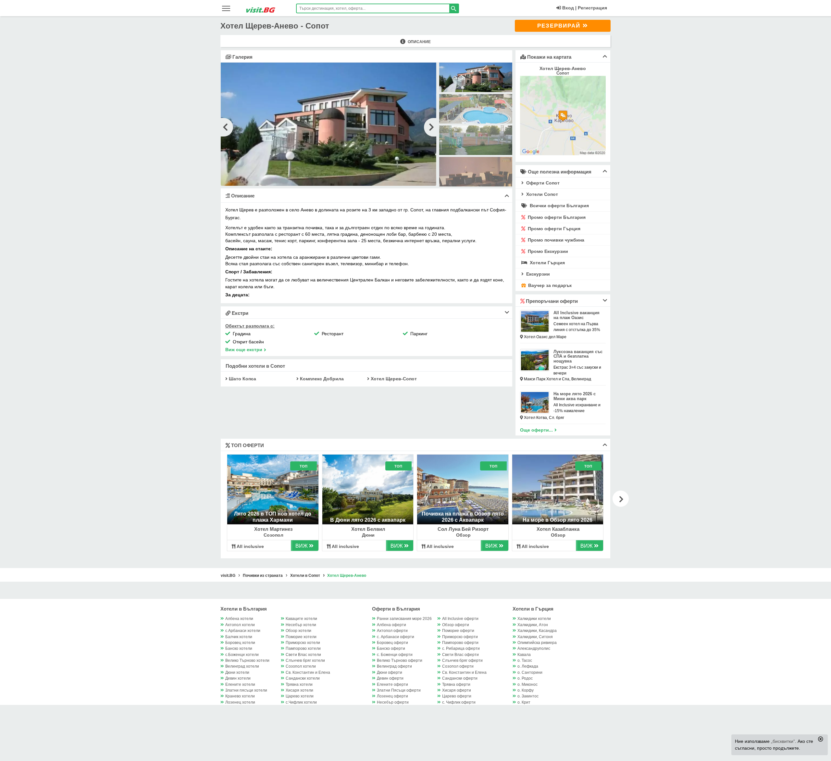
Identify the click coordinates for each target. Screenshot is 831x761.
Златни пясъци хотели (246, 690)
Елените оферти (392, 684)
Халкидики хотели (534, 618)
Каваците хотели (301, 618)
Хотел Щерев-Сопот (393, 378)
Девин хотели (238, 678)
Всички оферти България (558, 205)
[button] (621, 499)
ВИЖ (302, 546)
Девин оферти (390, 678)
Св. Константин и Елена (308, 672)
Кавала (524, 654)
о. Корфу (525, 690)
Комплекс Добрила (321, 378)
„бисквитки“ (783, 741)
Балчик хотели (238, 637)
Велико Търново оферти (399, 660)
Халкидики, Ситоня (535, 637)
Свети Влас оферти (460, 654)
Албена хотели (239, 618)
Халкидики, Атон (532, 625)
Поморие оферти (458, 630)
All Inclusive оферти (460, 618)
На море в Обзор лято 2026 (557, 520)
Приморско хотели (303, 642)
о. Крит (523, 702)
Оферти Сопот (542, 182)
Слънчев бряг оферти (462, 660)
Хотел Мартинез (273, 529)
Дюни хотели (237, 672)
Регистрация (592, 7)
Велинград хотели (242, 666)
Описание (419, 42)
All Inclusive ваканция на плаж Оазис (576, 315)
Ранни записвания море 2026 (404, 618)
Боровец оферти (392, 642)
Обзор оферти (455, 625)
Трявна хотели (299, 684)
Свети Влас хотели (303, 654)
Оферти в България (396, 609)
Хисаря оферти (456, 690)
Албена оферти (391, 625)
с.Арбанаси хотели (242, 630)
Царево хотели (300, 696)
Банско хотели (238, 648)
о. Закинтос (528, 696)
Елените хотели (240, 684)
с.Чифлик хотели (301, 702)
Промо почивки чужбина (555, 240)
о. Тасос (524, 660)
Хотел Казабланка (558, 529)
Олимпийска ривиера (537, 642)
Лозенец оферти (392, 696)
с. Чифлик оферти (459, 702)
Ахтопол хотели (240, 625)
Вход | (569, 7)
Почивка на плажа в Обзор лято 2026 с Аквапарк (463, 516)
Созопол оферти (458, 666)
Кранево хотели (240, 696)
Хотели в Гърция (533, 609)
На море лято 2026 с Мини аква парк (574, 396)
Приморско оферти (460, 637)
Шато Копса (242, 378)
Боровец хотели (240, 642)
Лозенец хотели (240, 702)
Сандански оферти (460, 678)
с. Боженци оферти (395, 654)
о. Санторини (529, 672)
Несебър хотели (301, 625)
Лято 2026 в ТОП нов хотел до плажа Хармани (272, 516)
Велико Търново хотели (247, 660)
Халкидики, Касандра (537, 630)
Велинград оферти (394, 666)
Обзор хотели (298, 630)
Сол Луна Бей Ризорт (463, 529)
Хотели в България (243, 609)
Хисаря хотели (299, 690)
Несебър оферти (393, 702)
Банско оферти (391, 648)
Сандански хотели (303, 678)
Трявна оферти (456, 684)
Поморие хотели (301, 637)
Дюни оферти (389, 672)
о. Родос (525, 678)
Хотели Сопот (541, 194)
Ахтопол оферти (392, 630)
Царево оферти (456, 696)
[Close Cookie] (820, 738)
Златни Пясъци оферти (399, 690)
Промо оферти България (556, 217)
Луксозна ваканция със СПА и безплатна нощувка (577, 356)
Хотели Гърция (546, 262)
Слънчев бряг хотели (305, 660)
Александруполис (533, 648)
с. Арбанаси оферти (395, 637)
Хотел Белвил (368, 529)
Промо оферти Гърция (553, 228)
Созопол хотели (301, 666)
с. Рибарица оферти (461, 648)
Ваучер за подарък (549, 285)
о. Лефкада (527, 666)
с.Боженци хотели (242, 654)
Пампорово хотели (303, 648)
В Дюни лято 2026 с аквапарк (367, 520)
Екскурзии (537, 274)
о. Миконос (527, 684)
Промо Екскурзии (547, 251)
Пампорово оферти (460, 642)
